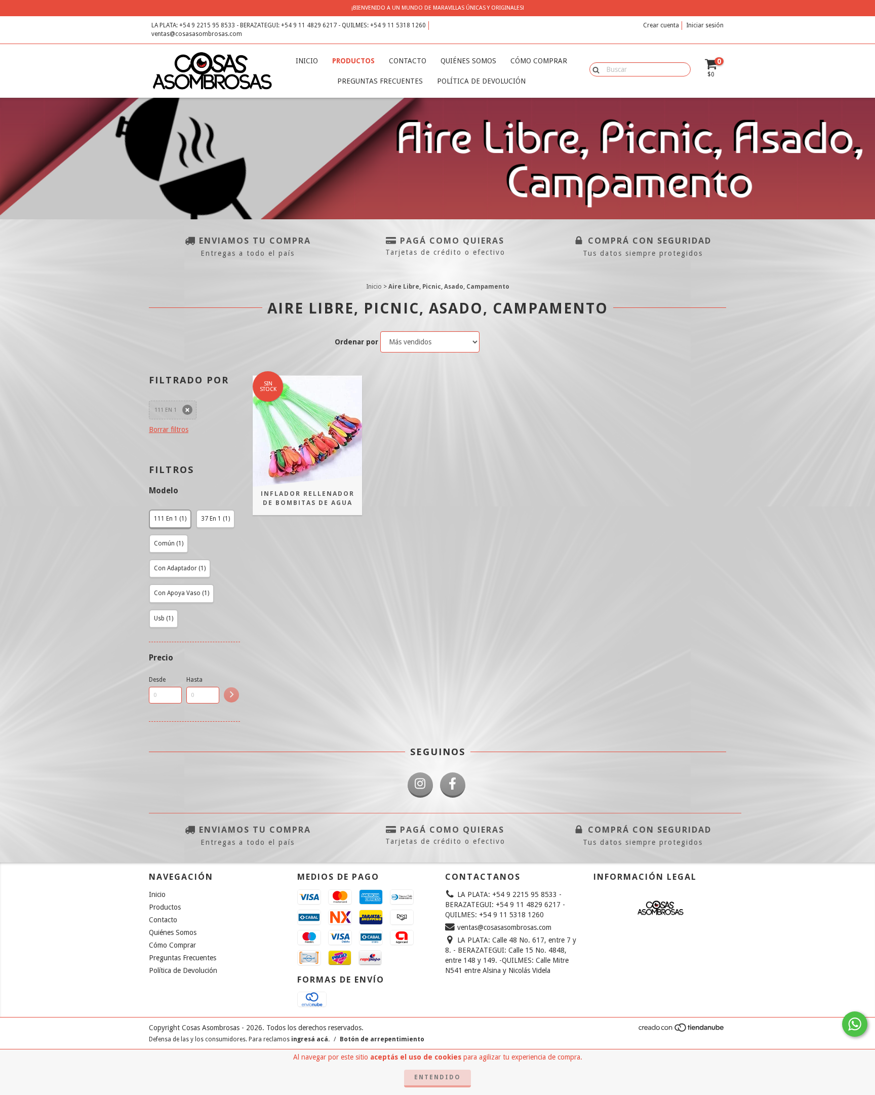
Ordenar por (356, 342)
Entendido (437, 1077)
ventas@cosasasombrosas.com (196, 33)
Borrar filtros (168, 429)
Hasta (194, 679)
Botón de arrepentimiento (382, 1039)
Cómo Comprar (538, 61)
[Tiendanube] (682, 1030)
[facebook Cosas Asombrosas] (452, 785)
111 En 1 (165, 410)
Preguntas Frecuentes (380, 81)
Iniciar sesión (705, 25)
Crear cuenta (661, 25)
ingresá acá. (310, 1039)
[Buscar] (593, 69)
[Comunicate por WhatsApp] (854, 1024)
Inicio (307, 61)
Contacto (407, 61)
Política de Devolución (481, 81)
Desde (157, 679)
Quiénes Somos (468, 61)
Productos (353, 61)
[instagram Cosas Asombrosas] (420, 785)
